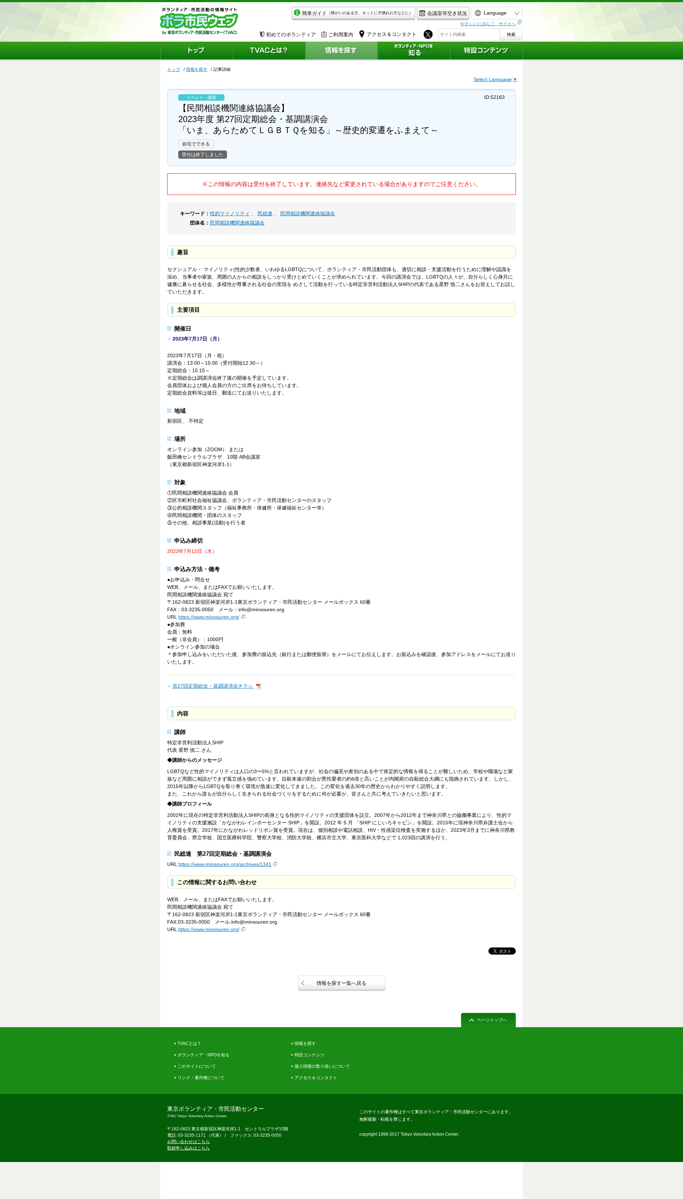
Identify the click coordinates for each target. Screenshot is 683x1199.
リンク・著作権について (201, 1077)
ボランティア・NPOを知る (203, 1054)
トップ (173, 69)
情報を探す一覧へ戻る (341, 983)
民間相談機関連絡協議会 (307, 213)
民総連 (265, 213)
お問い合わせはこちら (188, 1141)
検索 (511, 34)
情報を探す (196, 69)
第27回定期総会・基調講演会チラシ (213, 686)
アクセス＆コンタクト (316, 1077)
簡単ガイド (357, 13)
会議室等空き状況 (447, 13)
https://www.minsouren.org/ (208, 617)
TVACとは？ (189, 1043)
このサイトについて (197, 1066)
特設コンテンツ (309, 1054)
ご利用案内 (340, 34)
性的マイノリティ (230, 213)
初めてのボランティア (291, 34)
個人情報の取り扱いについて (322, 1066)
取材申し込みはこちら (188, 1148)
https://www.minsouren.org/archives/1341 (225, 864)
